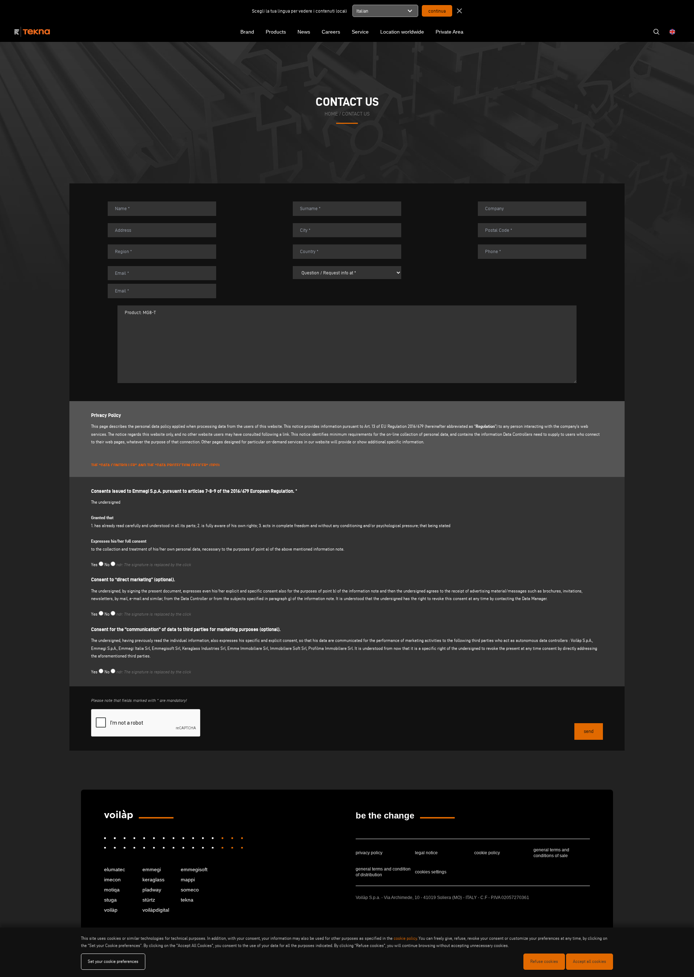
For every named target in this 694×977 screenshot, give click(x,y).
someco (190, 890)
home (331, 114)
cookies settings (430, 871)
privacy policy (369, 852)
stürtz (148, 900)
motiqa (112, 890)
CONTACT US (356, 114)
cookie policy (487, 852)
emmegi (151, 869)
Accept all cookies (589, 961)
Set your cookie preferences (113, 961)
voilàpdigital (155, 910)
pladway (151, 890)
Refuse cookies (544, 961)
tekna (187, 900)
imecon (112, 879)
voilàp (110, 910)
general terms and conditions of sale (551, 852)
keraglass (153, 879)
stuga (110, 900)
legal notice (426, 852)
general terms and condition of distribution (383, 872)
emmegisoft (194, 869)
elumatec (114, 869)
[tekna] (118, 815)
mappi (188, 879)
